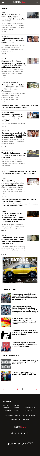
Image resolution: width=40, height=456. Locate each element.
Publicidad (25, 416)
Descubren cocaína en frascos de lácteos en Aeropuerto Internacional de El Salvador (13, 18)
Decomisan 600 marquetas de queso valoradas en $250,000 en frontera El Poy (20, 205)
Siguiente (36, 389)
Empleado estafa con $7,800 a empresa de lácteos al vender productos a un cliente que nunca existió (13, 240)
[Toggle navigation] (3, 2)
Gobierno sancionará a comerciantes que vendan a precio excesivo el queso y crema (20, 106)
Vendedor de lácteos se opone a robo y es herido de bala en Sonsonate (13, 155)
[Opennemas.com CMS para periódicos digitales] (20, 446)
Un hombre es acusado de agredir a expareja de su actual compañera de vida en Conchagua (25, 332)
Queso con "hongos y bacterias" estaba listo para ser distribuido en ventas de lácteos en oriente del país (12, 184)
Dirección (17, 416)
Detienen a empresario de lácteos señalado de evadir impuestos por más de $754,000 (12, 118)
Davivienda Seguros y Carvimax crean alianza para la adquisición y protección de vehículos (24, 344)
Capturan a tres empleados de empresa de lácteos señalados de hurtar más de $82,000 (13, 135)
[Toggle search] (37, 2)
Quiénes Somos (9, 416)
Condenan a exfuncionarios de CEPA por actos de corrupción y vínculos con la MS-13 (25, 362)
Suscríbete (32, 416)
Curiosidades (29, 410)
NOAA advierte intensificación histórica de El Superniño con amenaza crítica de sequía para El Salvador (24, 321)
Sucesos (5, 405)
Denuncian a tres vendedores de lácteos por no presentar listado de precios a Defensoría (13, 88)
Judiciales (6, 408)
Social (27, 405)
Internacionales (30, 408)
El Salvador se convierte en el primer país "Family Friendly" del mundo (24, 374)
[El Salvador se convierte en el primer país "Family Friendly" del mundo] (6, 376)
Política (16, 405)
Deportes (16, 410)
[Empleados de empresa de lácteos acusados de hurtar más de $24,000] (33, 39)
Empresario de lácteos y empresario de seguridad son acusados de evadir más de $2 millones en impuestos (13, 64)
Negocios (16, 408)
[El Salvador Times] (20, 2)
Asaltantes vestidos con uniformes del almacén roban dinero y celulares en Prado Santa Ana (19, 172)
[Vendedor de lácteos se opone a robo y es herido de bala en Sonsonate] (33, 153)
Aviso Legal (14, 420)
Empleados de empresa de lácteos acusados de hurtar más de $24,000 (12, 41)
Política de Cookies (24, 420)
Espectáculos (7, 410)
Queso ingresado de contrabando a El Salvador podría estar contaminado (19, 200)
